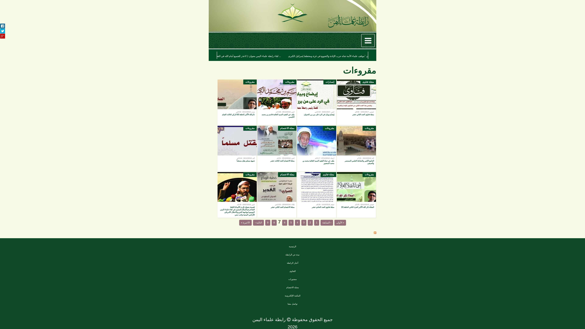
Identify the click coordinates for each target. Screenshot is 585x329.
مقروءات (289, 84)
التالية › (248, 223)
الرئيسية (292, 248)
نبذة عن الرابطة (292, 256)
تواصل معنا (292, 306)
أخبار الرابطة (292, 265)
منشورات (292, 281)
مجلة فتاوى (368, 84)
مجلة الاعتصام (287, 131)
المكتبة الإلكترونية (292, 297)
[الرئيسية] (348, 22)
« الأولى (359, 223)
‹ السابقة (336, 223)
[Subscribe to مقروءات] (375, 235)
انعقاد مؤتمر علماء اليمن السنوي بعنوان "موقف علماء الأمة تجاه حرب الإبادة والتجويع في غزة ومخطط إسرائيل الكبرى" (284, 56)
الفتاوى (292, 273)
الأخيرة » (227, 223)
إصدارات (330, 84)
